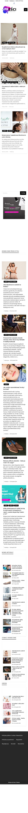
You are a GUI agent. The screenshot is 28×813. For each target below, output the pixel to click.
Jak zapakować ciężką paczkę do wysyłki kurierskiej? (17, 621)
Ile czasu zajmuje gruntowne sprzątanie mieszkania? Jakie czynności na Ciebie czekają (17, 612)
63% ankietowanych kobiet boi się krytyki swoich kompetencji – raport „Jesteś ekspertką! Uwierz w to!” (14, 511)
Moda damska (6, 82)
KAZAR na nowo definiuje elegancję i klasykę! (18, 675)
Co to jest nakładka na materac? (17, 595)
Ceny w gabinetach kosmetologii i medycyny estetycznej (18, 712)
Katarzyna (12, 58)
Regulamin (19, 739)
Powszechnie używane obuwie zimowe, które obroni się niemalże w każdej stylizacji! (13, 339)
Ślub (18, 130)
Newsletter (21, 744)
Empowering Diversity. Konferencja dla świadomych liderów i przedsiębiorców (17, 629)
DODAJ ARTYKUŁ (19, 1)
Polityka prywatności (8, 739)
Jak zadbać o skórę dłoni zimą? (18, 704)
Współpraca (12, 1)
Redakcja (12, 151)
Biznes (6, 505)
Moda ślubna (11, 42)
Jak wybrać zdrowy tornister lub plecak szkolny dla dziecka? (17, 567)
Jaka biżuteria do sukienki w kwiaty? (12, 285)
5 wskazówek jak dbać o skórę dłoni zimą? (18, 697)
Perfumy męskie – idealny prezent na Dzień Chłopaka (18, 720)
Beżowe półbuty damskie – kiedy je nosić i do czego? (14, 462)
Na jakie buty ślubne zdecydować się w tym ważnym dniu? (13, 48)
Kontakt (6, 1)
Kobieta (4, 42)
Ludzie (16, 505)
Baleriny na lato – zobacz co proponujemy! (18, 581)
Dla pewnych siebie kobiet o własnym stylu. (13, 87)
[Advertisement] (14, 176)
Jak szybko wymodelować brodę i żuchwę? (13, 388)
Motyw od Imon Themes (14, 782)
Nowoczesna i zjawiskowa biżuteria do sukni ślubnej (14, 136)
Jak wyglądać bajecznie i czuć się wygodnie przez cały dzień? (18, 574)
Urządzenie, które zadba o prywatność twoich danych (18, 589)
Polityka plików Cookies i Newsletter (12, 735)
